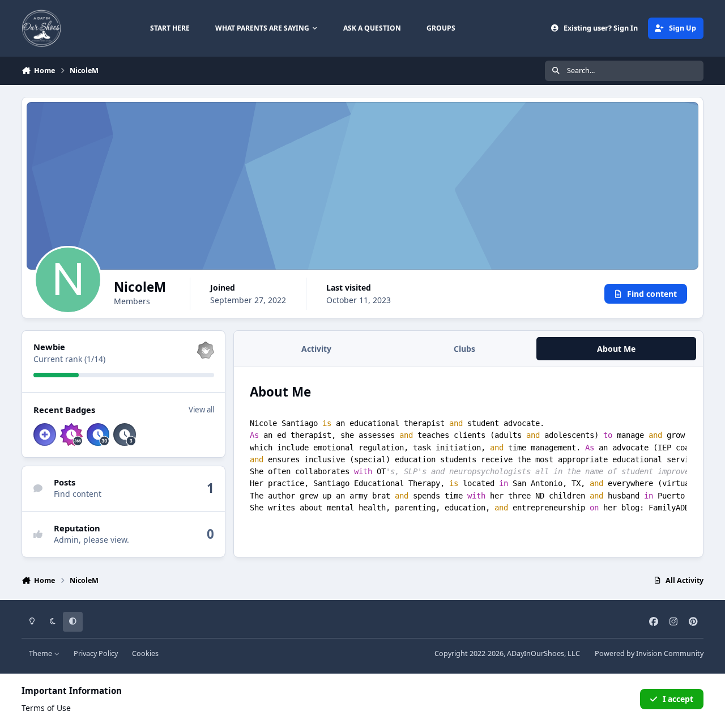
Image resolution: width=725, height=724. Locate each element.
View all (201, 409)
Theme (41, 653)
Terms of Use (46, 707)
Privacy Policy (96, 653)
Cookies (145, 653)
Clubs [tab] (464, 348)
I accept (678, 698)
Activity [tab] (316, 348)
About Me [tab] (616, 348)
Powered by (649, 653)
